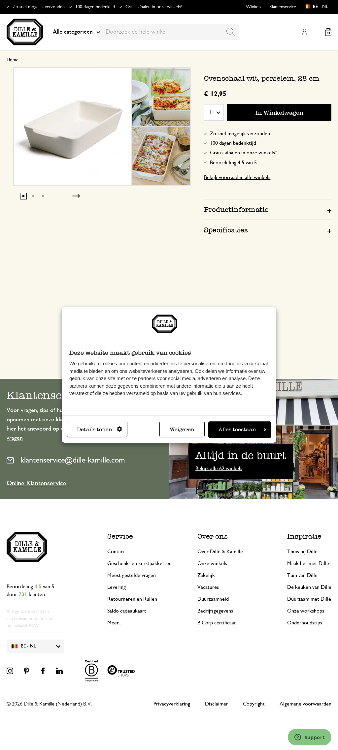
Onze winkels (212, 563)
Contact (116, 551)
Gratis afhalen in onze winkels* (153, 7)
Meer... (115, 622)
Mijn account (304, 32)
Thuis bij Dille (302, 551)
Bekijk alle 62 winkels (218, 468)
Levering (116, 587)
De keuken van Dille (309, 587)
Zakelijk (206, 575)
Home (12, 60)
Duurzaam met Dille (309, 599)
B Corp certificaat (216, 622)
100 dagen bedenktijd (95, 7)
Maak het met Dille (308, 563)
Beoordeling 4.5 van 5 (233, 162)
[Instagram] (10, 671)
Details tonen (94, 429)
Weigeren (182, 429)
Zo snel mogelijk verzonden (39, 7)
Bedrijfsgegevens (215, 611)
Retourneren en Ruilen (132, 599)
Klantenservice (282, 7)
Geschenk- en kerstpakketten (139, 563)
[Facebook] (43, 671)
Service (120, 536)
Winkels (253, 7)
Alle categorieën (73, 32)
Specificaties (226, 230)
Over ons (212, 536)
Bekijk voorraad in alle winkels (237, 177)
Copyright (254, 703)
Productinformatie (236, 209)
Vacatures (208, 587)
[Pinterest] (26, 671)
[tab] (267, 209)
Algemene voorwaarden (305, 703)
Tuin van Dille (302, 575)
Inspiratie (304, 536)
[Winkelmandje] (328, 32)
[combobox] (169, 32)
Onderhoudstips (304, 622)
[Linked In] (59, 671)
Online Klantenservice (36, 483)
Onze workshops (305, 611)
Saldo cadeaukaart (126, 611)
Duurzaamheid (213, 599)
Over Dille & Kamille (220, 551)
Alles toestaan (237, 429)
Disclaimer (216, 703)
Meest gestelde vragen (131, 575)
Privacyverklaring (171, 703)
